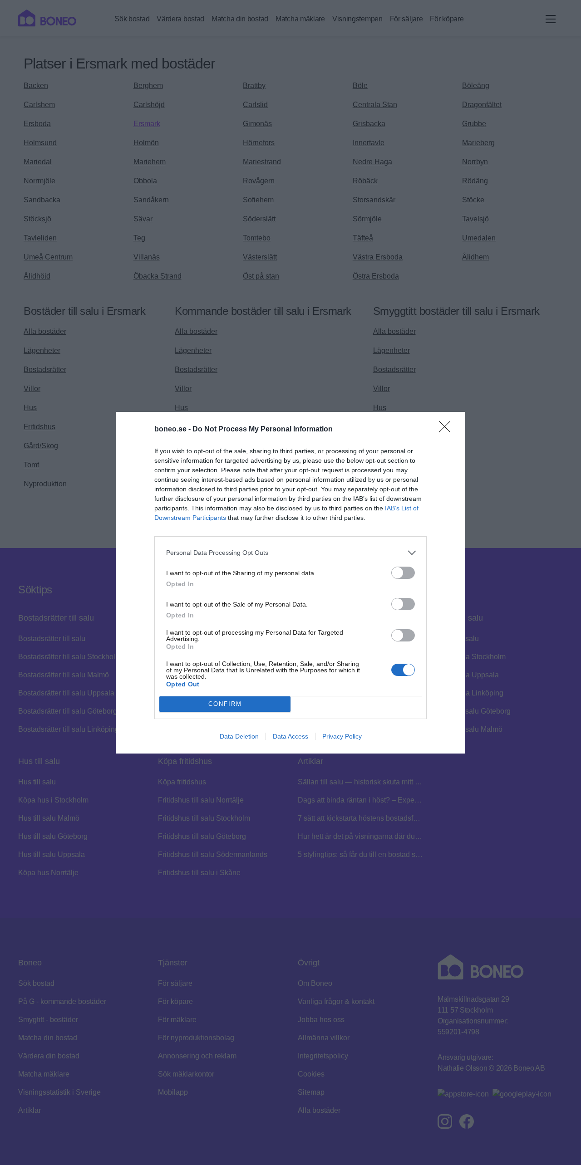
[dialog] (290, 583)
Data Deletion (239, 736)
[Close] (447, 429)
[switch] (403, 573)
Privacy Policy (342, 736)
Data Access (290, 736)
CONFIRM (225, 703)
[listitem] (290, 553)
